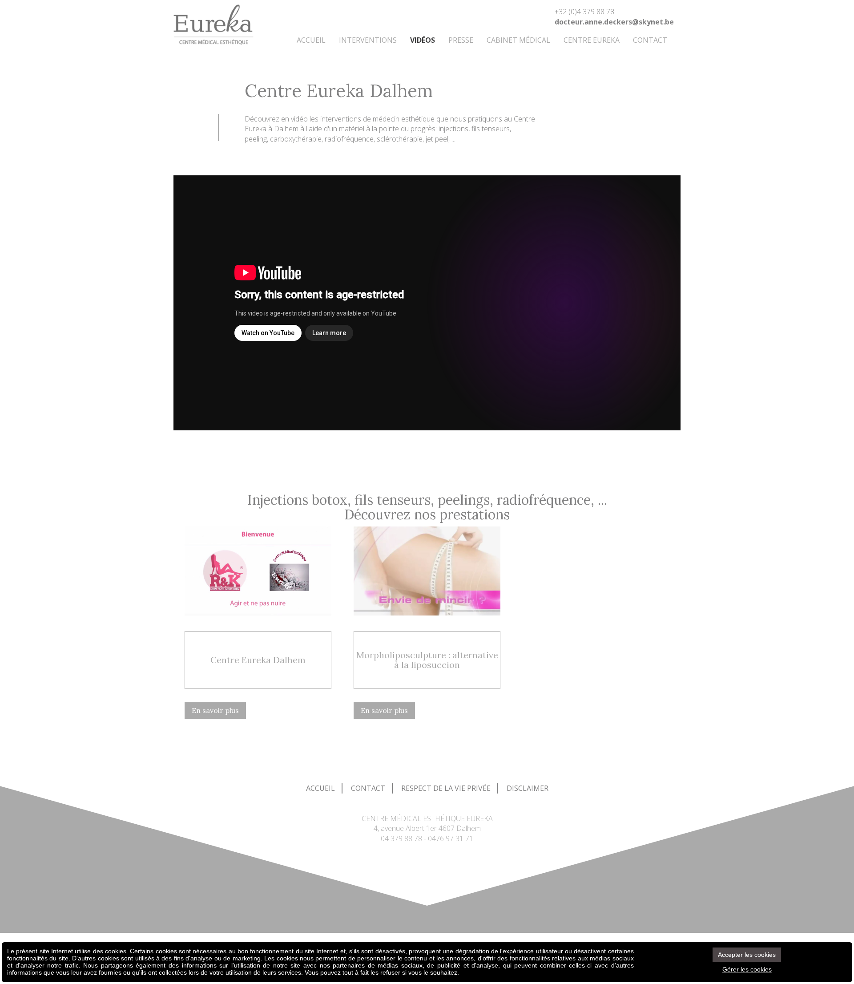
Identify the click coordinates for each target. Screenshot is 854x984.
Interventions (368, 40)
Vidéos (422, 40)
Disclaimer (527, 788)
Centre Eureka (592, 40)
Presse (460, 40)
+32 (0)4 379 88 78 (584, 11)
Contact (650, 40)
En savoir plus (215, 710)
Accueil (311, 40)
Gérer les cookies (747, 969)
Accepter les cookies (747, 954)
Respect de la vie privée (446, 788)
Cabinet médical (518, 40)
